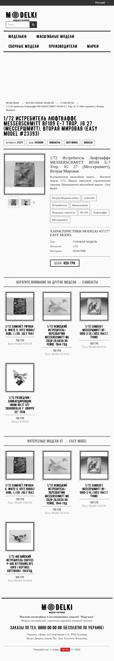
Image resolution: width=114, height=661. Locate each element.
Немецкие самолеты (63, 212)
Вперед (33, 202)
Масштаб (55, 246)
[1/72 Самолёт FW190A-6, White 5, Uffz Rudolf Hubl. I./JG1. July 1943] (20, 306)
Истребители (59, 205)
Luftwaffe (89, 197)
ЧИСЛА (65, 649)
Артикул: (14, 142)
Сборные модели (23, 46)
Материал (56, 250)
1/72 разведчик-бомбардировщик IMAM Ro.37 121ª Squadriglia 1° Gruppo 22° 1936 (19, 404)
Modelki (88, 142)
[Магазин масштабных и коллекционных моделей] (57, 608)
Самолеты (54, 142)
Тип (52, 241)
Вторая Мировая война (65, 197)
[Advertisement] (57, 77)
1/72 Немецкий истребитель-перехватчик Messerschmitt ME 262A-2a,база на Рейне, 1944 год (57, 335)
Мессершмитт (60, 219)
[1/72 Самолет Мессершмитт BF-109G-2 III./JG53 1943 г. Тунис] (94, 306)
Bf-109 (84, 212)
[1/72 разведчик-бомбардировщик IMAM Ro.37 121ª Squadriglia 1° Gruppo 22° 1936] (20, 377)
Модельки (17, 36)
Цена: (58, 263)
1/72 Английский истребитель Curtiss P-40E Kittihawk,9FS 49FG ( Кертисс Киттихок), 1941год (19, 563)
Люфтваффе (100, 212)
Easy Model (72, 142)
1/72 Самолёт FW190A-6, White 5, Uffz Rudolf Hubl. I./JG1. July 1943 (20, 330)
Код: (36, 142)
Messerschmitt (80, 205)
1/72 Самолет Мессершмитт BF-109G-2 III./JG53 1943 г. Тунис (94, 331)
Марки (93, 46)
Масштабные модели (55, 36)
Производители (63, 46)
